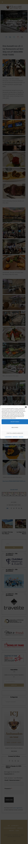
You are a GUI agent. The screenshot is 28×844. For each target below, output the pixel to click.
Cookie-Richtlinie (8, 436)
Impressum (21, 436)
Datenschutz (15, 436)
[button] (26, 407)
